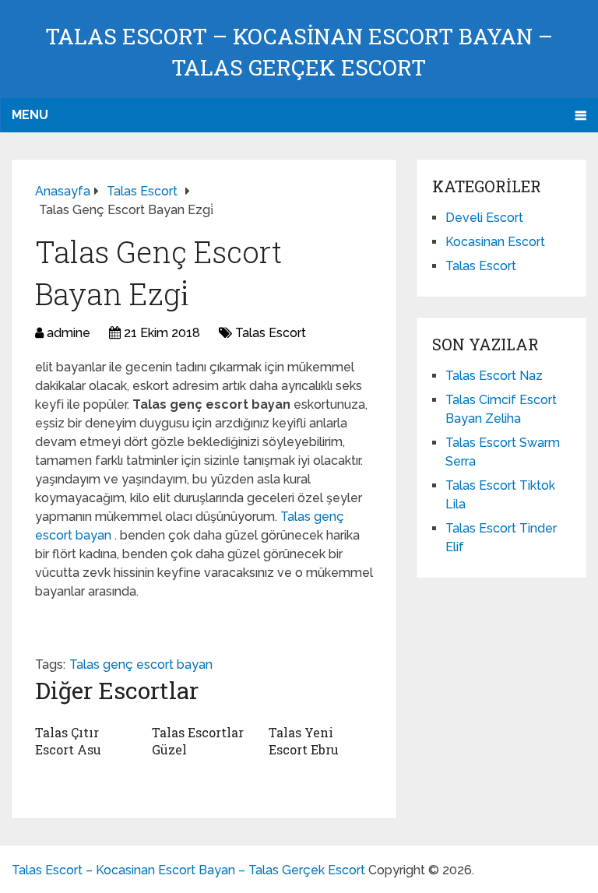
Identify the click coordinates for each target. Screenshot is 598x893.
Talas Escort (270, 332)
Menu (30, 114)
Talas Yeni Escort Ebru (304, 741)
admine (68, 332)
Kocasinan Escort (495, 241)
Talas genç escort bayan (141, 664)
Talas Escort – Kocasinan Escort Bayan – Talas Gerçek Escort (188, 870)
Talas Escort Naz (494, 375)
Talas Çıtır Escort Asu (68, 741)
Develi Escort (484, 217)
